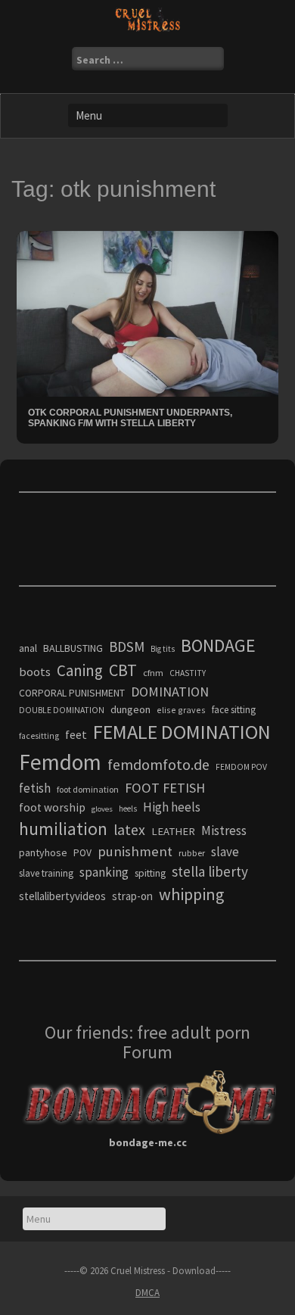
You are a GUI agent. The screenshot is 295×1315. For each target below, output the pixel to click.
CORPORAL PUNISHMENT (72, 693)
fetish (35, 788)
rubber (192, 852)
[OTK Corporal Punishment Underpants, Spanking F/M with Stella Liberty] (147, 312)
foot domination (88, 789)
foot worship (52, 807)
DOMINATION (170, 691)
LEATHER (173, 831)
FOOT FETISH (165, 787)
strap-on (132, 896)
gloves (102, 809)
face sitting (234, 709)
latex (129, 830)
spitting (150, 873)
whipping (191, 894)
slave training (46, 873)
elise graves (181, 709)
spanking (104, 872)
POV (82, 852)
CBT (123, 670)
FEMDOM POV (241, 767)
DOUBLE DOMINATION (61, 710)
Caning (80, 670)
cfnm (153, 672)
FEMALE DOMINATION (182, 731)
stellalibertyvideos (62, 896)
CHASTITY (187, 673)
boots (35, 671)
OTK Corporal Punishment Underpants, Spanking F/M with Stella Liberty (130, 417)
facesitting (39, 736)
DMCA (147, 1292)
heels (128, 808)
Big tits (163, 648)
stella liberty (210, 871)
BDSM (126, 646)
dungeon (130, 709)
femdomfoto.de (158, 765)
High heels (171, 807)
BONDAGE (218, 645)
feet (76, 734)
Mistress (224, 830)
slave (225, 851)
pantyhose (43, 852)
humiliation (63, 829)
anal (28, 648)
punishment (135, 851)
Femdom (60, 762)
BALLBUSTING (73, 648)
